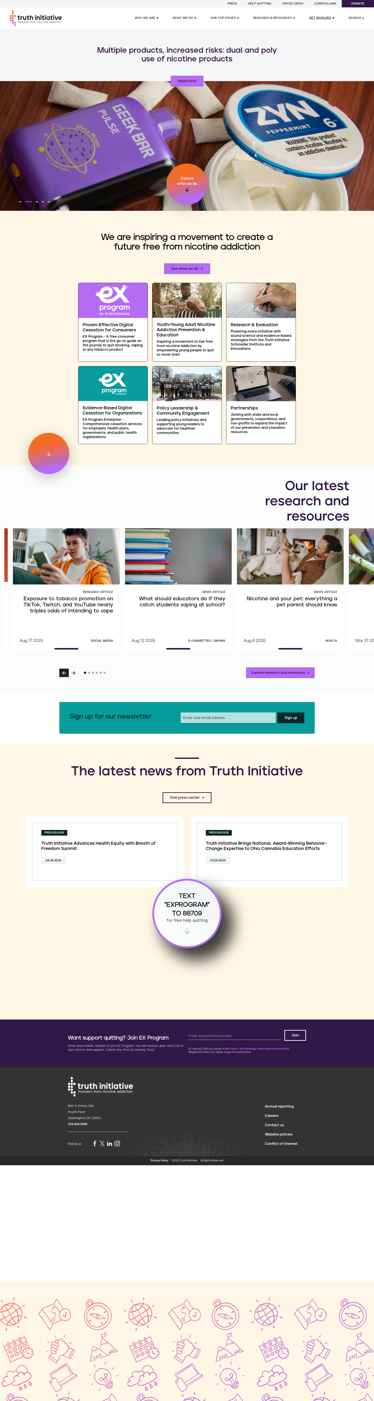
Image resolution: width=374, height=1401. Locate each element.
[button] (20, 201)
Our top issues (223, 18)
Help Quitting (259, 3)
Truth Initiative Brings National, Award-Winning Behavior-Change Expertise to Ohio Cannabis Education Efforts (266, 846)
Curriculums (325, 3)
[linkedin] (109, 1144)
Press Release (54, 832)
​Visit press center (185, 797)
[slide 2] (89, 673)
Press (232, 3)
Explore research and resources (278, 672)
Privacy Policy (159, 1160)
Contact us (274, 1125)
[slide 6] (104, 673)
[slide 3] (93, 673)
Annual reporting (279, 1106)
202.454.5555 (77, 1124)
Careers (271, 1116)
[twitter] (102, 1143)
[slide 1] (85, 673)
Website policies (279, 1134)
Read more (187, 81)
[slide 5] (101, 673)
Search (354, 18)
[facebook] (95, 1144)
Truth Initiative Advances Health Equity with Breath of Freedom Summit (98, 846)
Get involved (320, 18)
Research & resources (272, 18)
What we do (182, 18)
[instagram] (117, 1144)
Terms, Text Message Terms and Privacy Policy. (260, 1048)
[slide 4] (97, 673)
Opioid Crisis (292, 3)
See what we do (184, 268)
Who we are (145, 18)
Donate (357, 3)
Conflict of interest (281, 1144)
